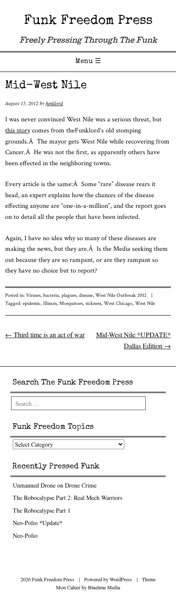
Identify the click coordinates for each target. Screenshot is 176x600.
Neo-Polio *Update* (37, 523)
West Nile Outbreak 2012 (121, 295)
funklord (54, 103)
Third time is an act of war (45, 334)
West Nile (145, 303)
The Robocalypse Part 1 (41, 510)
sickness (93, 303)
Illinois (50, 303)
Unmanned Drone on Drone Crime (55, 485)
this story (17, 130)
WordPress (121, 579)
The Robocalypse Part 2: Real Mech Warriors (67, 498)
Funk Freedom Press (88, 21)
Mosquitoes (71, 303)
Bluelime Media (104, 587)
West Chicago (118, 303)
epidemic (32, 303)
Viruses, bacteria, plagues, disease (59, 295)
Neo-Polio (25, 535)
